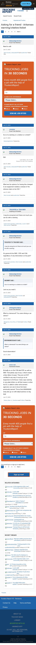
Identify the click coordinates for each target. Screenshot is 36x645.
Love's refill (16, 492)
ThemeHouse (29, 641)
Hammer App (17, 626)
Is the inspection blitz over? (21, 486)
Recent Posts (17, 16)
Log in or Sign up (28, 8)
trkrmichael (17, 521)
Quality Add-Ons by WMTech (18, 640)
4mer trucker (7, 52)
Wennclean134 (9, 513)
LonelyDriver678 (9, 575)
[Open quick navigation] (32, 20)
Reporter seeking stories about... (23, 538)
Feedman (15, 400)
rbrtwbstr (15, 528)
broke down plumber (9, 223)
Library (17, 620)
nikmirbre (15, 525)
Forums (21, 11)
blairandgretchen (15, 41)
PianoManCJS (20, 502)
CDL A (8, 109)
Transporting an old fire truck (21, 527)
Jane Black (17, 540)
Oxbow (5, 400)
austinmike (24, 52)
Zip (5, 89)
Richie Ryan (17, 551)
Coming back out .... (19, 519)
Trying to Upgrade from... (21, 549)
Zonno (13, 556)
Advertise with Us (17, 623)
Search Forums (7, 16)
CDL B (16, 109)
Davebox (15, 497)
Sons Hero (13, 322)
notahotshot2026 (10, 547)
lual (11, 508)
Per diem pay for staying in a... (19, 555)
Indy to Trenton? (20, 501)
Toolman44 (17, 517)
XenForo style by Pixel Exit (18, 639)
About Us (17, 614)
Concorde (16, 488)
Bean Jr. (10, 400)
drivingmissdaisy (15, 308)
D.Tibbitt (18, 322)
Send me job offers (18, 113)
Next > (19, 31)
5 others (25, 322)
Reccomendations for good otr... (22, 495)
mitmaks (15, 493)
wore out (12, 365)
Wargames (7, 322)
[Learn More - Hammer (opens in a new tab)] (18, 4)
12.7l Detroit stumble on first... (18, 564)
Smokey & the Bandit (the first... (19, 506)
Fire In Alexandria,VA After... (20, 577)
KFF (11, 566)
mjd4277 (15, 579)
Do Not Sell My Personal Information (17, 630)
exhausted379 (15, 52)
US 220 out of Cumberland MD (21, 523)
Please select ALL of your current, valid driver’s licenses (16, 105)
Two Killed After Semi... (19, 582)
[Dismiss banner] (34, 4)
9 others (22, 400)
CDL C (25, 109)
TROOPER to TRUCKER (17, 210)
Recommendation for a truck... (22, 515)
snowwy (12, 129)
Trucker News (17, 617)
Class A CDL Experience (12, 97)
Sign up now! (19, 475)
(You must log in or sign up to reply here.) (13, 464)
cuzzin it (24, 223)
